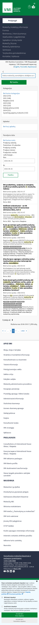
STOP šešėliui (9, 526)
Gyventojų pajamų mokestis (15, 113)
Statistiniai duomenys (12, 403)
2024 (7, 110)
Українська (32, 67)
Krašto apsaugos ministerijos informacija (19, 531)
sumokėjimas (21, 301)
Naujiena (8, 100)
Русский (23, 67)
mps (24, 248)
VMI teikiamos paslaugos (13, 458)
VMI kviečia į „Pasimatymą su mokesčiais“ (19, 511)
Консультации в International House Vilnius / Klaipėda (17, 452)
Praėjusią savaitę (9, 147)
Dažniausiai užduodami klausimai (16, 497)
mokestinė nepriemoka (15, 246)
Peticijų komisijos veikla (12, 369)
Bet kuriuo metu (9, 140)
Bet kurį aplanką (9, 126)
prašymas (6, 246)
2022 (7, 96)
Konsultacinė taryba (11, 423)
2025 (7, 103)
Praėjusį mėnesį (9, 150)
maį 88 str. (18, 303)
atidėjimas (6, 301)
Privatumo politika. (15, 594)
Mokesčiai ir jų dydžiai (12, 487)
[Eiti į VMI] (11, 8)
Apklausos (7, 432)
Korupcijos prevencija (11, 389)
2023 (7, 105)
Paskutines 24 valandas (11, 145)
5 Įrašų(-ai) (6, 320)
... (7, 331)
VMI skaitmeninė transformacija (15, 468)
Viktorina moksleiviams (12, 506)
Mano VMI (17, 568)
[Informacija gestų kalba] (30, 8)
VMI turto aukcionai (11, 516)
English (16, 67)
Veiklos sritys (8, 374)
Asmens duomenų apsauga (14, 408)
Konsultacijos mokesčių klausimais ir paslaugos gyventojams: (17, 557)
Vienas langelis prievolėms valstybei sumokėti (17, 474)
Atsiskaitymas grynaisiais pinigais (16, 492)
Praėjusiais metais (10, 152)
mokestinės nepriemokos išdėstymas (12, 307)
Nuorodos (7, 545)
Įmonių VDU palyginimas (13, 521)
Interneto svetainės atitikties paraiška (18, 535)
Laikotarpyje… (8, 155)
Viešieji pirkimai (11, 108)
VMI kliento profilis (11, 463)
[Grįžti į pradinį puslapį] (3, 71)
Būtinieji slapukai (10, 597)
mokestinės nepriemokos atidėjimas (12, 248)
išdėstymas (13, 301)
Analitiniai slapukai (10, 606)
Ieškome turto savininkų (13, 540)
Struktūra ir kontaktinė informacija (17, 355)
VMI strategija (9, 428)
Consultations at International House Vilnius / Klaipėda (17, 445)
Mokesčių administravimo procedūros (18, 384)
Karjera (6, 418)
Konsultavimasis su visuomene (15, 359)
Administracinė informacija (14, 398)
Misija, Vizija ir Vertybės (12, 350)
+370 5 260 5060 (10, 561)
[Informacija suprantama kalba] (33, 8)
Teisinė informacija (11, 364)
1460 (22, 331)
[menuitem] (15, 27)
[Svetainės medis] (34, 4)
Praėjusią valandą (9, 143)
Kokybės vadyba (10, 379)
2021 (7, 98)
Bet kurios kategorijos (11, 93)
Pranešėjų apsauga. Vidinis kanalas (16, 394)
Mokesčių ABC (9, 501)
